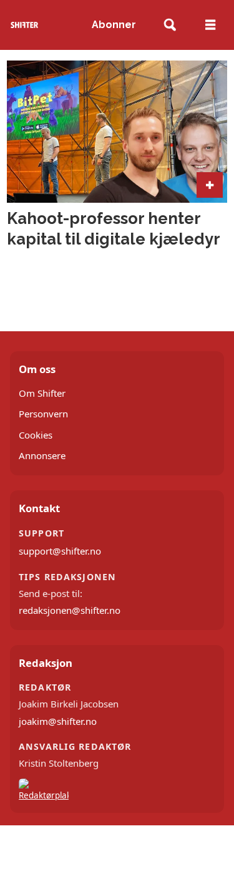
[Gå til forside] (25, 25)
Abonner (114, 25)
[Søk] (170, 25)
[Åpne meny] (210, 25)
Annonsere (42, 455)
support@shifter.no (60, 551)
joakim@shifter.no (58, 721)
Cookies (35, 435)
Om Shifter (42, 393)
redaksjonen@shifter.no (69, 610)
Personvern (43, 413)
